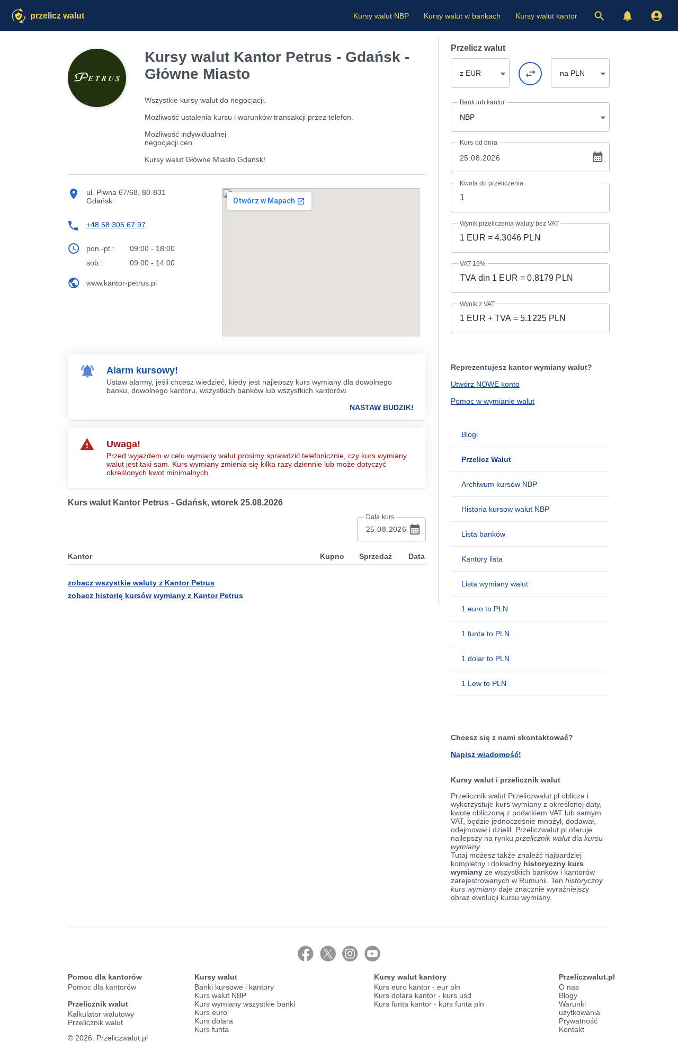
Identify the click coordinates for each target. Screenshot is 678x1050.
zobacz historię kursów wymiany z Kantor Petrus (155, 595)
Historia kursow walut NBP (505, 509)
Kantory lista (482, 559)
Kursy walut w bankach (462, 16)
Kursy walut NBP (381, 16)
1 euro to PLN (484, 608)
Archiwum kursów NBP (499, 484)
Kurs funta (211, 1029)
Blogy (568, 995)
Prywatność (578, 1021)
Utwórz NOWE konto (485, 384)
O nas (569, 987)
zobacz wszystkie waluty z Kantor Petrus (141, 583)
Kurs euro (210, 1012)
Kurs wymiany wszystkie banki (244, 1004)
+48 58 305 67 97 (116, 224)
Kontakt (571, 1029)
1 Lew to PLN (483, 683)
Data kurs (380, 517)
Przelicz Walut (57, 15)
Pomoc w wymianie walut (492, 401)
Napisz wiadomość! (486, 754)
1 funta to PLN (485, 633)
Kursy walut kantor (546, 16)
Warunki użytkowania (579, 1008)
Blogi (469, 434)
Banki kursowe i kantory (234, 987)
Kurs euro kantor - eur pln (417, 987)
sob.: (94, 263)
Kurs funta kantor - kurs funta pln (429, 1004)
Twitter (328, 954)
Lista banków (483, 534)
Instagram (350, 954)
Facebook (306, 954)
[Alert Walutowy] (628, 16)
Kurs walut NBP (220, 995)
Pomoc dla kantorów (102, 987)
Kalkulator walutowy (101, 1014)
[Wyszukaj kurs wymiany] (599, 16)
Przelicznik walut (95, 1022)
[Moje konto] (656, 16)
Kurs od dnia (478, 142)
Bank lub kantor (482, 102)
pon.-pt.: (100, 248)
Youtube (372, 954)
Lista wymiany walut (494, 584)
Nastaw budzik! (382, 407)
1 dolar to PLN (485, 658)
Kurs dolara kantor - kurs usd (422, 995)
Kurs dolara (213, 1021)
